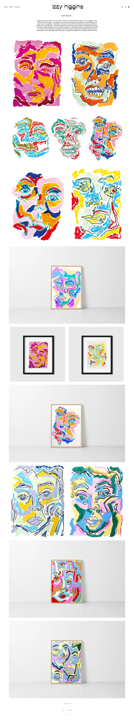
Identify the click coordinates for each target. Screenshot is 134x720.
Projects (17, 7)
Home (6, 7)
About (11, 7)
